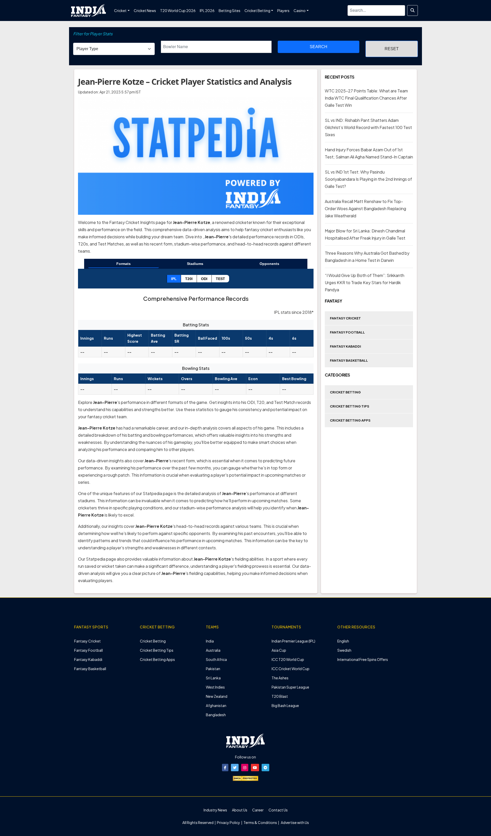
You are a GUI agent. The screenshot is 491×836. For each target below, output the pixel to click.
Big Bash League (285, 705)
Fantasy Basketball (349, 360)
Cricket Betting (345, 392)
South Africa (216, 659)
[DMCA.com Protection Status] (245, 778)
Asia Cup (279, 650)
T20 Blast (280, 696)
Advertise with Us (294, 822)
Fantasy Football (347, 332)
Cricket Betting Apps (350, 420)
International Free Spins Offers (362, 659)
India (210, 641)
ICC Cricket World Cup (290, 668)
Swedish (344, 650)
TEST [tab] (220, 279)
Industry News (215, 810)
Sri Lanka (213, 678)
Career (258, 810)
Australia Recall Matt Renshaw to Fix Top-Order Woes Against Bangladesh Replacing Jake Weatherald (365, 208)
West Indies (215, 687)
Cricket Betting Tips (349, 406)
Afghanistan (216, 705)
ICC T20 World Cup (288, 659)
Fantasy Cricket (345, 318)
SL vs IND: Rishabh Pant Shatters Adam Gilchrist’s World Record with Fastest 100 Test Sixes (368, 127)
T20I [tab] (189, 279)
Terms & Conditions (260, 822)
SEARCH (318, 47)
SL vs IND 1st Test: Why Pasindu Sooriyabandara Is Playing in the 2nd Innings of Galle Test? (368, 179)
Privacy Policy (229, 822)
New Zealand (216, 696)
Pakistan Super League (290, 687)
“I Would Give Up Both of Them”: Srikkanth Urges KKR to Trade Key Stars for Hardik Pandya (364, 282)
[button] (225, 767)
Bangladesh (216, 714)
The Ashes (280, 678)
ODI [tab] (204, 279)
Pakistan (213, 668)
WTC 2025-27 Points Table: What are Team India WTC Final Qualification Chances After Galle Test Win (366, 98)
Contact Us (278, 810)
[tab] (123, 264)
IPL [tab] (174, 279)
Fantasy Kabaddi (345, 346)
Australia (213, 650)
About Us (239, 810)
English (343, 641)
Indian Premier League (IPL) (293, 641)
